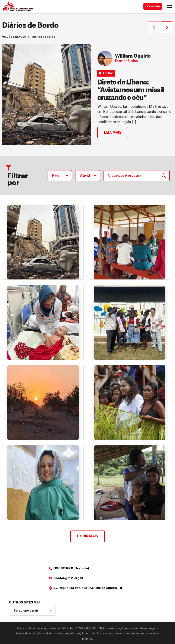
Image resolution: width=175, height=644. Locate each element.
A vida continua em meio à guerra (39, 500)
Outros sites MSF (24, 602)
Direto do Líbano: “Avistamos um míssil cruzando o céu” (130, 90)
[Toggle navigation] (169, 6)
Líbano (108, 73)
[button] (154, 27)
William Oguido (133, 56)
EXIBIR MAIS (87, 536)
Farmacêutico (126, 61)
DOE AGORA (152, 6)
